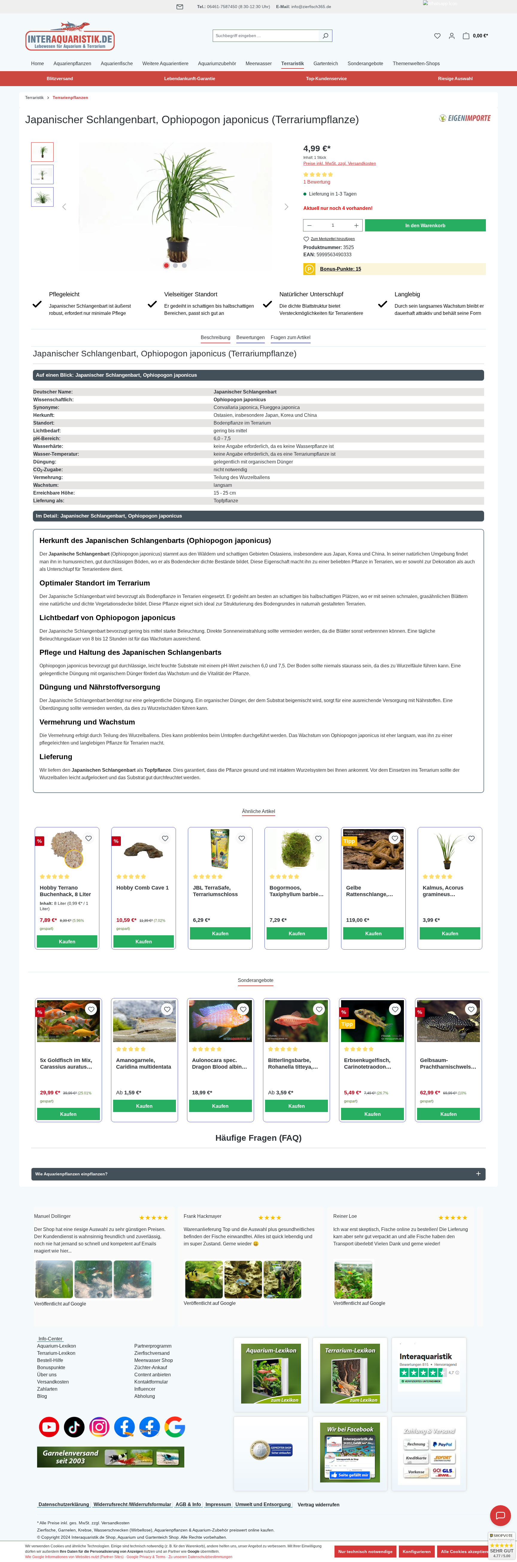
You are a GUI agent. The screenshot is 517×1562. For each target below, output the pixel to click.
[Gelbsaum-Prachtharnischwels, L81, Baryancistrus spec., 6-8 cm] (448, 1021)
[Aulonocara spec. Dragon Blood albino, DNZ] (220, 1021)
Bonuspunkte (51, 1367)
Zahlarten (47, 1389)
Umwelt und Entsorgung (263, 1504)
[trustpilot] (429, 1367)
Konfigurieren (417, 1551)
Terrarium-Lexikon (56, 1353)
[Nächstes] (286, 206)
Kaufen (67, 941)
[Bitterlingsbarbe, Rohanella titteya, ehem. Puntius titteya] (296, 1021)
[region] (161, 206)
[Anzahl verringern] (309, 225)
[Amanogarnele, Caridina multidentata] (144, 1021)
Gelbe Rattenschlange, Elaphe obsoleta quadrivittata (367, 891)
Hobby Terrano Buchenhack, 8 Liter (65, 891)
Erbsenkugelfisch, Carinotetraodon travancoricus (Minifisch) (367, 1063)
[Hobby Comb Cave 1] (143, 849)
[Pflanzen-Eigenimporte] (465, 122)
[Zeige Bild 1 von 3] (166, 265)
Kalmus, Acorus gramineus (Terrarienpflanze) (445, 891)
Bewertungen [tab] (250, 337)
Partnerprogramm (152, 1346)
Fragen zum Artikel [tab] (291, 337)
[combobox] (266, 36)
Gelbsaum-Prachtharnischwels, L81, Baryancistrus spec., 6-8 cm (446, 1063)
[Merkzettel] (437, 36)
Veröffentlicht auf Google (144, 1303)
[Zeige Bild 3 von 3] (184, 265)
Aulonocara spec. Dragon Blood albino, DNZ (219, 1063)
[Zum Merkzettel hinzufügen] (88, 838)
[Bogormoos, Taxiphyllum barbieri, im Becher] (297, 849)
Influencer (144, 1389)
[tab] (215, 337)
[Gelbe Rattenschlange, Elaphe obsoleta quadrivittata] (373, 849)
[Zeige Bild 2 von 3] (175, 265)
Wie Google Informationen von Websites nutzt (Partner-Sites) (74, 1557)
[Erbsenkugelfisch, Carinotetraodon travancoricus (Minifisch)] (372, 1021)
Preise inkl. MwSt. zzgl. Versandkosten (339, 163)
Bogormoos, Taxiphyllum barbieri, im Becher (296, 891)
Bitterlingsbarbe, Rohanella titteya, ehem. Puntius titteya (295, 1063)
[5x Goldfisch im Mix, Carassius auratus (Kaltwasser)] (68, 1021)
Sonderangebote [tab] (255, 980)
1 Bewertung (316, 181)
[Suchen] (325, 36)
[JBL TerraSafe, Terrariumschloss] (220, 849)
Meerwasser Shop (153, 1360)
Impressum (218, 1504)
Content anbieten (152, 1374)
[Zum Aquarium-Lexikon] (271, 1373)
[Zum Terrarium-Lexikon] (350, 1373)
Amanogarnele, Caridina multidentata (143, 1063)
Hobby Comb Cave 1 (142, 888)
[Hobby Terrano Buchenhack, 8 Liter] (67, 849)
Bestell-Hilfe (50, 1360)
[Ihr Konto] (452, 36)
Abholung (144, 1396)
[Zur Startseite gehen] (70, 35)
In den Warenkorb (425, 225)
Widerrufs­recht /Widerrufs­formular (132, 1504)
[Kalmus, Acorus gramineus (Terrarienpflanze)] (450, 849)
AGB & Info (188, 1504)
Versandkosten (53, 1381)
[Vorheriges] (64, 206)
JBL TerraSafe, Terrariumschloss (215, 891)
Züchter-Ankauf (150, 1367)
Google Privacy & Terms (146, 1557)
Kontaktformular (151, 1381)
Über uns (47, 1374)
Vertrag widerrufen (319, 1504)
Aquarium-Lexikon (56, 1346)
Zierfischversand (152, 1353)
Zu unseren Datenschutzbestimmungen (200, 1557)
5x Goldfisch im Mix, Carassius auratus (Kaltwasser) (66, 1063)
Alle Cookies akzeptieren (466, 1551)
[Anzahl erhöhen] (356, 225)
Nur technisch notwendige (365, 1551)
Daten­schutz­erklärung (64, 1504)
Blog (42, 1396)
